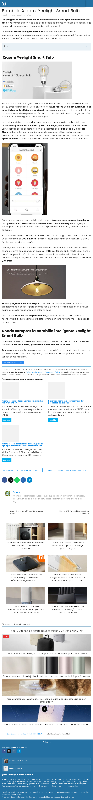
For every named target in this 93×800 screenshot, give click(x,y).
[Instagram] (14, 751)
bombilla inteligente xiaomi (31, 470)
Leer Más (6, 420)
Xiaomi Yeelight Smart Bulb (76, 470)
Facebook (49, 372)
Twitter (57, 372)
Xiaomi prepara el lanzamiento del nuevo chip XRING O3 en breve (22, 402)
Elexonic (17, 492)
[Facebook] (4, 480)
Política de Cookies (52, 797)
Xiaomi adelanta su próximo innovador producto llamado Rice (66, 402)
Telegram (30, 372)
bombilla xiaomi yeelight (53, 470)
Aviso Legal (6, 797)
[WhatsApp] (17, 480)
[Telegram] (29, 480)
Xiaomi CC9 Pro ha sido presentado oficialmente (74, 512)
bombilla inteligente (10, 470)
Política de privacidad (35, 797)
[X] (10, 480)
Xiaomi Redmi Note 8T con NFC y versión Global (26, 512)
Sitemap (14, 797)
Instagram (39, 372)
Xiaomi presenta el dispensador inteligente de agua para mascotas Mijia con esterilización (22, 445)
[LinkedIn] (23, 480)
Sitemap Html (72, 797)
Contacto (22, 797)
